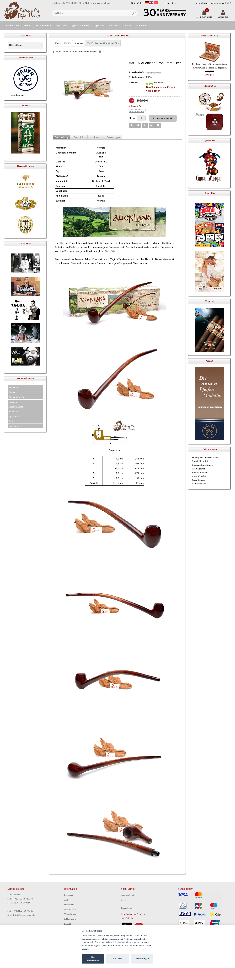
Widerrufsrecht (70, 909)
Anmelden (223, 16)
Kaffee (128, 25)
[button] (132, 125)
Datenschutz (69, 904)
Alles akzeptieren (93, 958)
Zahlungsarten (218, 3)
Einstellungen (142, 958)
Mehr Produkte (18, 95)
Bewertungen (113, 137)
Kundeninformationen (202, 465)
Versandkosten (202, 3)
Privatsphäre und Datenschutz (206, 457)
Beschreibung (61, 137)
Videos (96, 137)
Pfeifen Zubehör (43, 25)
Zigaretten (98, 25)
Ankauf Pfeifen (199, 476)
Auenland (79, 43)
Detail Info (79, 137)
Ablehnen (117, 958)
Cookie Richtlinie (200, 461)
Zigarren (61, 25)
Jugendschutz (198, 480)
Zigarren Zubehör (79, 25)
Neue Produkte (208, 35)
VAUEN (67, 43)
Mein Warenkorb (204, 16)
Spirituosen (114, 25)
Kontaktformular (199, 472)
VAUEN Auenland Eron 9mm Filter (103, 43)
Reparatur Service (128, 895)
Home (58, 43)
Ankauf (124, 900)
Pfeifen (27, 25)
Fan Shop (141, 25)
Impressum (68, 895)
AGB (228, 3)
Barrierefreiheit (199, 483)
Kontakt (67, 924)
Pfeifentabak (12, 25)
